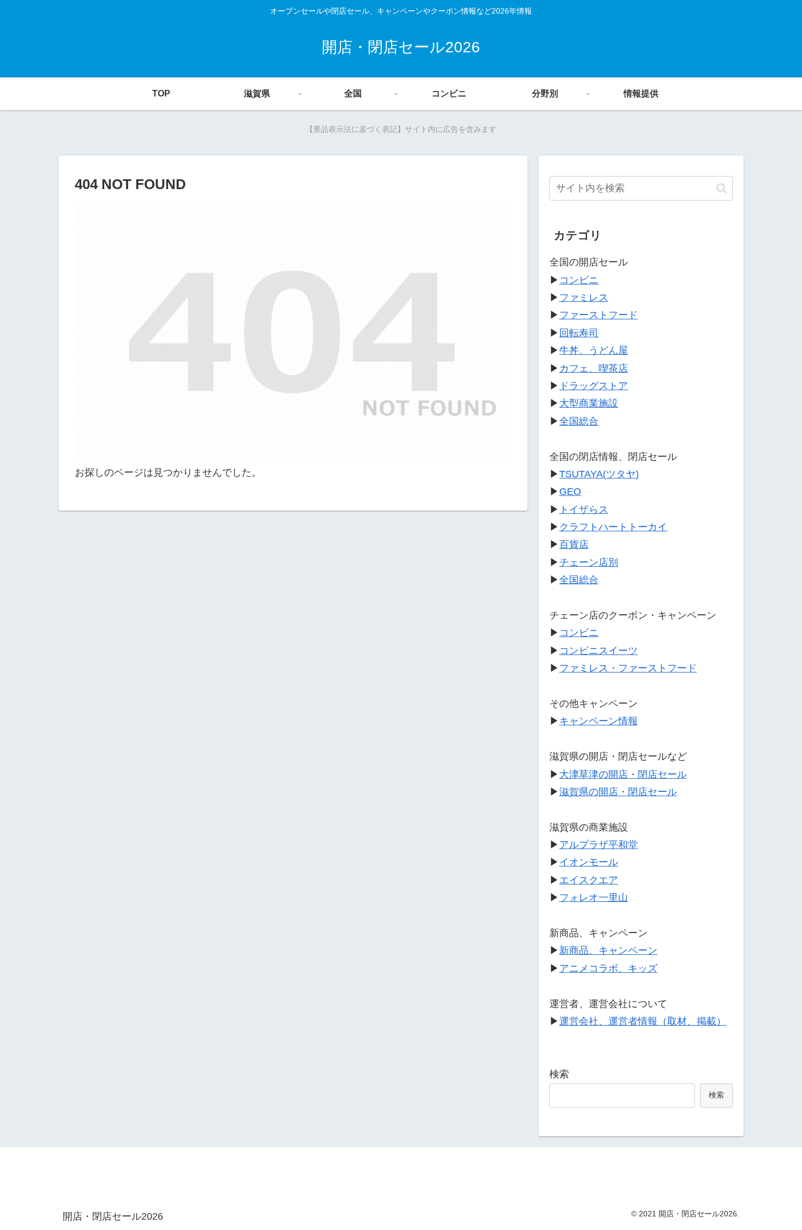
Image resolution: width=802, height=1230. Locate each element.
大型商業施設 (588, 403)
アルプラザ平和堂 (598, 844)
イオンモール (588, 862)
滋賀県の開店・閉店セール (618, 791)
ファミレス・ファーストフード (628, 668)
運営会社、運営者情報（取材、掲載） (642, 1021)
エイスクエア (588, 880)
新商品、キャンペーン (608, 950)
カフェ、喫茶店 (593, 368)
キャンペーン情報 (598, 721)
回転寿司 (578, 333)
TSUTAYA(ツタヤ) (599, 474)
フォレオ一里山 (593, 897)
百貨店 (574, 544)
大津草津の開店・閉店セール (623, 774)
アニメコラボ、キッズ (608, 968)
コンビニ (578, 280)
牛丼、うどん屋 (593, 350)
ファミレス (583, 297)
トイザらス (583, 509)
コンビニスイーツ (598, 650)
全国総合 (578, 421)
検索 (559, 1074)
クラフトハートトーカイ (613, 527)
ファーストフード (598, 315)
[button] (721, 188)
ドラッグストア (593, 385)
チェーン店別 (588, 562)
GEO (570, 491)
